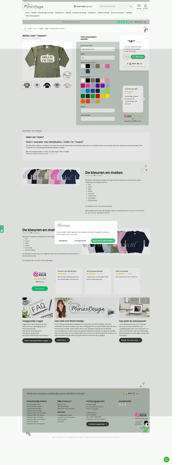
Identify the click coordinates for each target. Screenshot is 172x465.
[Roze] (107, 80)
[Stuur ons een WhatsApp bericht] (166, 459)
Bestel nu (139, 57)
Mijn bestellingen (63, 406)
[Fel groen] (107, 91)
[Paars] (97, 85)
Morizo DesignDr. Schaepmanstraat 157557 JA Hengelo (94, 406)
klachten (60, 422)
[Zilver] (92, 101)
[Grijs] (92, 66)
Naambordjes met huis (35, 417)
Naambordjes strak (33, 404)
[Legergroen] (97, 66)
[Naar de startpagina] (35, 5)
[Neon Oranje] (88, 101)
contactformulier (52, 153)
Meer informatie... (72, 234)
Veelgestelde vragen (64, 415)
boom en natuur (32, 421)
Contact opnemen (96, 424)
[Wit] (83, 66)
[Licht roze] (102, 66)
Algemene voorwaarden (66, 409)
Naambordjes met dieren (36, 415)
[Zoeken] (131, 6)
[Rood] (97, 96)
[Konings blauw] (92, 91)
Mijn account (61, 404)
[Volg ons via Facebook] (122, 404)
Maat (82, 54)
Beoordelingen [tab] (37, 131)
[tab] (26, 131)
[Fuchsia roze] (107, 66)
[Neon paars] (102, 85)
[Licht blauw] (83, 71)
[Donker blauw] (88, 71)
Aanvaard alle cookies (103, 240)
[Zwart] (88, 66)
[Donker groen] (88, 96)
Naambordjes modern (34, 406)
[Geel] (102, 96)
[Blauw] (88, 91)
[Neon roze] (88, 85)
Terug (29, 28)
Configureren (80, 240)
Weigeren (63, 240)
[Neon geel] (107, 96)
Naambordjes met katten (36, 424)
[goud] (97, 101)
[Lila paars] (92, 85)
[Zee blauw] (83, 91)
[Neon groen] (92, 96)
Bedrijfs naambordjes (34, 411)
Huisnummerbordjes (34, 409)
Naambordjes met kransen (36, 413)
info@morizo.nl (91, 413)
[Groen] (83, 96)
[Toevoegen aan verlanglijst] (147, 38)
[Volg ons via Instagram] (120, 404)
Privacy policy (62, 419)
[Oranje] (83, 101)
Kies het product (87, 46)
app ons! (89, 6)
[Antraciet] (97, 80)
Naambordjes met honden (36, 419)
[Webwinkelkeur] (142, 423)
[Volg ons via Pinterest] (125, 404)
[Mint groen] (102, 91)
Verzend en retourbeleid (66, 417)
